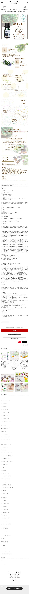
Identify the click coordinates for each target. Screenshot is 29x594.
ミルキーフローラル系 (6, 523)
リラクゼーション (6, 447)
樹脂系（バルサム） (6, 512)
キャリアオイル (5, 409)
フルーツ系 (4, 520)
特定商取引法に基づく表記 (7, 553)
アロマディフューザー (6, 415)
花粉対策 (4, 470)
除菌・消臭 (4, 467)
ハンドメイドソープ (5, 428)
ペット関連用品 (4, 528)
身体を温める (5, 490)
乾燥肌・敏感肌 (5, 493)
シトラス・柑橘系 (6, 503)
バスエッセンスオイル (6, 439)
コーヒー (3, 538)
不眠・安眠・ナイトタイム (7, 478)
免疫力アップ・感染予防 (7, 484)
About (4, 545)
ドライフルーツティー (6, 535)
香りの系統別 (4, 497)
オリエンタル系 (5, 509)
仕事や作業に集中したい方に (8, 461)
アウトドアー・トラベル (7, 476)
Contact (4, 548)
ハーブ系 (4, 500)
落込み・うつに (5, 464)
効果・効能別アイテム (6, 444)
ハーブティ (3, 425)
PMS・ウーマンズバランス (7, 452)
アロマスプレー (5, 403)
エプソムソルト (5, 434)
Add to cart (14, 330)
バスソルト (3, 431)
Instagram (5, 563)
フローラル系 (5, 506)
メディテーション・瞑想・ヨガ (8, 487)
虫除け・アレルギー (6, 473)
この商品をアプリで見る (14, 338)
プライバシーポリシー (7, 551)
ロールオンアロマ (6, 412)
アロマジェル (5, 406)
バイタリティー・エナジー (7, 458)
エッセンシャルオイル (6, 400)
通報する (25, 345)
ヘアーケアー (5, 481)
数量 (1, 322)
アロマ (2, 397)
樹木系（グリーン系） (6, 518)
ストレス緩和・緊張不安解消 (8, 455)
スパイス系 (4, 515)
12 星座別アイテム (6, 418)
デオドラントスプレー (6, 421)
